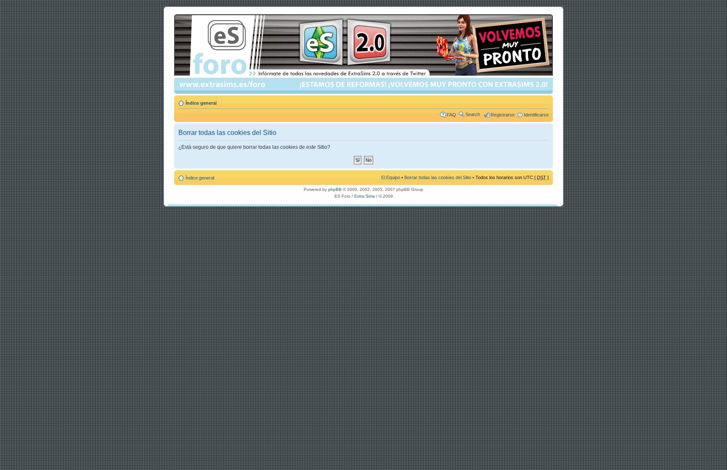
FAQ (451, 114)
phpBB (335, 189)
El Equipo (390, 177)
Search (472, 114)
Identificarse (536, 114)
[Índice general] (364, 54)
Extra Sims (364, 196)
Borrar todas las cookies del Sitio (437, 177)
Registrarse (503, 114)
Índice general (201, 103)
